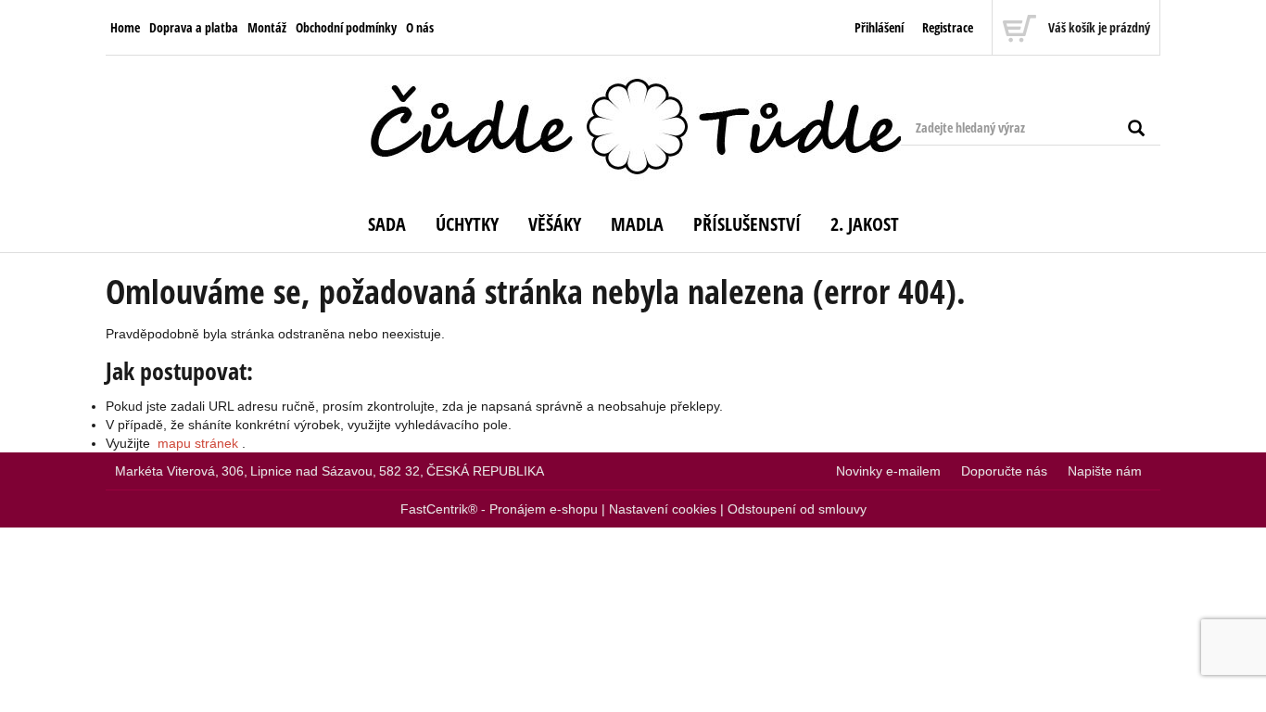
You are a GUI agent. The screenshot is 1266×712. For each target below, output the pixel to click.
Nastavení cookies (662, 509)
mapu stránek (198, 443)
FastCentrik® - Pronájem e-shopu (499, 509)
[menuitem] (125, 28)
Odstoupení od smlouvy (797, 509)
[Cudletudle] (633, 127)
